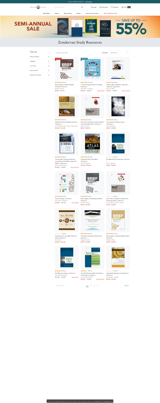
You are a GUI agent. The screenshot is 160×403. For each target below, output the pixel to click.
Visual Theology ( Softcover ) (63, 198)
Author (33, 66)
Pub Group (34, 70)
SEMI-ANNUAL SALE (110, 13)
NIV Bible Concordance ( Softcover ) (65, 273)
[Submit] (82, 7)
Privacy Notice (107, 401)
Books (79, 13)
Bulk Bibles (46, 13)
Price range (34, 57)
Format (33, 61)
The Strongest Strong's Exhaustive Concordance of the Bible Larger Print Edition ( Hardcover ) (66, 161)
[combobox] (68, 7)
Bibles (57, 13)
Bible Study (68, 13)
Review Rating (35, 75)
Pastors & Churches (92, 13)
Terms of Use (97, 401)
